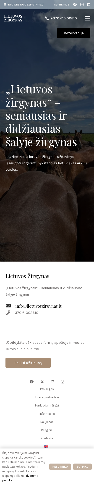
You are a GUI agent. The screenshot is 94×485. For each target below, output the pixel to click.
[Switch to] (47, 446)
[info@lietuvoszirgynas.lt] (10, 306)
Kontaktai (47, 438)
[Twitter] (42, 381)
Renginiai (47, 430)
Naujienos (47, 422)
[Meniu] (87, 18)
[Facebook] (75, 4)
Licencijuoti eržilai (47, 397)
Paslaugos (47, 389)
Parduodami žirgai (47, 405)
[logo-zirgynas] (13, 18)
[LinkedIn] (88, 4)
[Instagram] (81, 4)
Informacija (47, 413)
